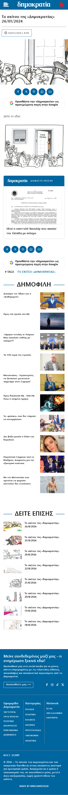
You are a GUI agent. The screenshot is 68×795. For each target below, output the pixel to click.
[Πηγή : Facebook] (52, 443)
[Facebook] (17, 91)
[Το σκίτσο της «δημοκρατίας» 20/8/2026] (12, 596)
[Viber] (34, 91)
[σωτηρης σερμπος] (52, 464)
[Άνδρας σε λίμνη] (52, 321)
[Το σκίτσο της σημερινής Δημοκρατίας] (12, 611)
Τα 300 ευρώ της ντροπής (17, 355)
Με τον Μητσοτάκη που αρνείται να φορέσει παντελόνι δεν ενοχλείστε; (17, 480)
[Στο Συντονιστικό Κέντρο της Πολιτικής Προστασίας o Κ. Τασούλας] (52, 362)
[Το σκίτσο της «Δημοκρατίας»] (12, 625)
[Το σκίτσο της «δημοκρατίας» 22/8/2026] (12, 568)
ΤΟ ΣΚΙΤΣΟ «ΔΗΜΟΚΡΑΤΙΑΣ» (36, 272)
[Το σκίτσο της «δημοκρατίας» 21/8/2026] (12, 582)
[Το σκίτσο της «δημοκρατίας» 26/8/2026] (12, 526)
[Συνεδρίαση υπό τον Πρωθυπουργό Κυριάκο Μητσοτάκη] (52, 423)
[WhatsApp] (42, 91)
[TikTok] (57, 685)
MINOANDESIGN (39, 786)
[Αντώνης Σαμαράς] (52, 382)
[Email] (50, 91)
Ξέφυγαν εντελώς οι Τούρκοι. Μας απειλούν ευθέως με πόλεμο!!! (19, 337)
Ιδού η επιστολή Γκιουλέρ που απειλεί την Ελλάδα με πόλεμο (31, 231)
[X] (25, 91)
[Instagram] (52, 685)
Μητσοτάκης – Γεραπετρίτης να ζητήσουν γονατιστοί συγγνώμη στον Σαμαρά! (18, 378)
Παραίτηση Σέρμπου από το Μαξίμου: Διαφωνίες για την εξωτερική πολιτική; (18, 460)
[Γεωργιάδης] (52, 300)
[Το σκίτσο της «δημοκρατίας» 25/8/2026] (12, 540)
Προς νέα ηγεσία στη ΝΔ (16, 314)
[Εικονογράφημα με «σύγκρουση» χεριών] (52, 402)
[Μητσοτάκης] (52, 484)
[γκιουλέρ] (52, 341)
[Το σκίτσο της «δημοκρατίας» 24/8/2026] (12, 554)
